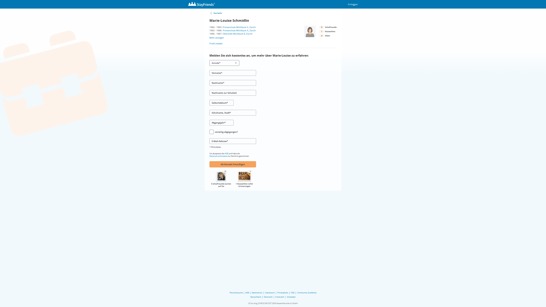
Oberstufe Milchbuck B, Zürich (237, 33)
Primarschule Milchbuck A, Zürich (239, 27)
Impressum (270, 292)
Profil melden (216, 43)
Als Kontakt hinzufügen (233, 164)
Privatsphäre (282, 292)
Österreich (268, 297)
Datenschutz (257, 292)
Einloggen (353, 4)
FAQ (292, 292)
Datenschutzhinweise (218, 156)
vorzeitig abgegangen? (226, 131)
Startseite (217, 13)
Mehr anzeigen (216, 37)
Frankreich (279, 297)
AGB (226, 153)
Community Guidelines (307, 292)
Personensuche (236, 292)
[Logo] (201, 4)
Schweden (291, 297)
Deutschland (255, 297)
